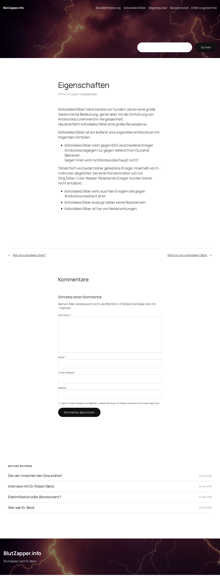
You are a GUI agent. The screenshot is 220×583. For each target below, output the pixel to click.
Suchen (206, 47)
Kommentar (64, 315)
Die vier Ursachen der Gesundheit (35, 476)
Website (62, 387)
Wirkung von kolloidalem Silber (187, 255)
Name (61, 357)
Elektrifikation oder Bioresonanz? (34, 497)
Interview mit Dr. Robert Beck (31, 486)
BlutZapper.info (13, 8)
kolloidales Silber (89, 93)
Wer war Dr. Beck (21, 508)
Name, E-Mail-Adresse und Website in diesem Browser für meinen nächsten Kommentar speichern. (110, 403)
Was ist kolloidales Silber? (29, 255)
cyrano (74, 93)
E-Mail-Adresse (66, 372)
